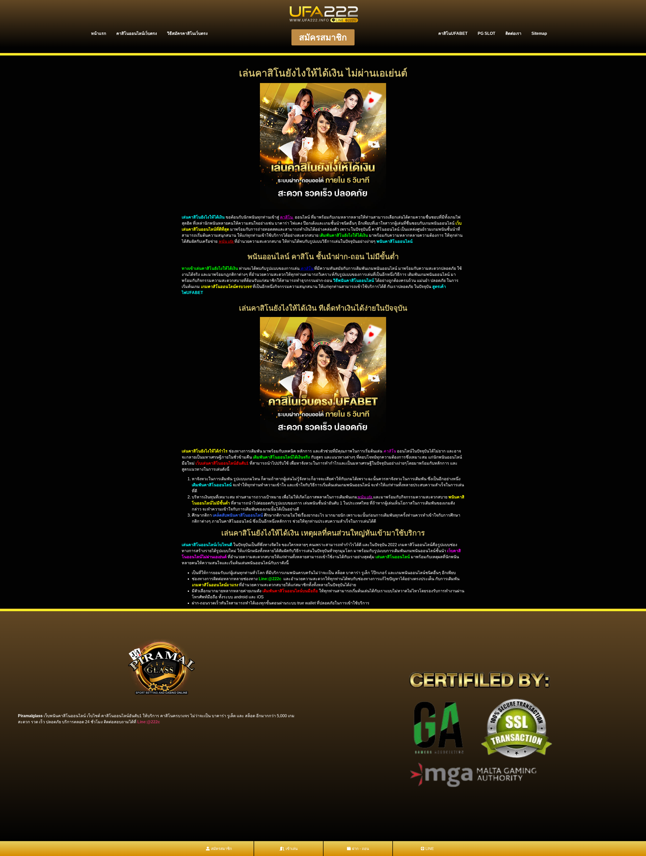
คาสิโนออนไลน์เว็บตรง (136, 33)
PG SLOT (486, 33)
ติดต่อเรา (513, 33)
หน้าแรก (98, 33)
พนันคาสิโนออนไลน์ (394, 241)
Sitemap (539, 33)
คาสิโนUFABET (453, 33)
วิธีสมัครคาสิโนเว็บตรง (187, 33)
